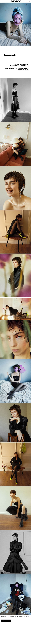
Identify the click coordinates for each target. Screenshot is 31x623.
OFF (8, 620)
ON (3, 620)
